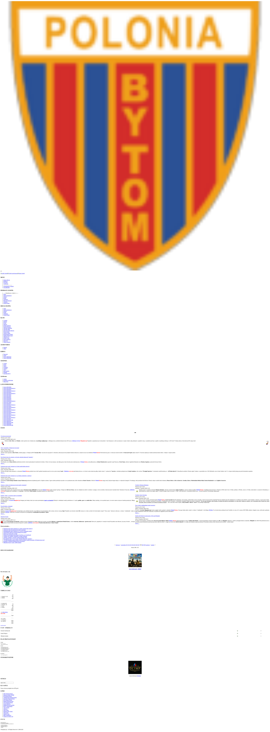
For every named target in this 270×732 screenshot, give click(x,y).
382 (129, 545)
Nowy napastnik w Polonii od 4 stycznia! (10, 447)
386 (137, 545)
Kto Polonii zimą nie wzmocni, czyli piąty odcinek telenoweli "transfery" (17, 457)
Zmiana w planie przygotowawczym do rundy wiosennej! (13, 485)
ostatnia (152, 545)
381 (127, 545)
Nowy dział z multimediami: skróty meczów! (145, 505)
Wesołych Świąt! (4, 516)
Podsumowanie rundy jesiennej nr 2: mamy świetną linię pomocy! (18, 528)
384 (133, 545)
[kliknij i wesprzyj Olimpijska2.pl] (7, 588)
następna (148, 545)
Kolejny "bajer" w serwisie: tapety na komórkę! (11, 495)
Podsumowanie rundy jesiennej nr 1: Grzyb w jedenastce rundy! (17, 531)
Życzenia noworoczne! (6, 436)
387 (139, 545)
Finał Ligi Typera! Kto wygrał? (10, 533)
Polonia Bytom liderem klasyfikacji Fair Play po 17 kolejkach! (17, 535)
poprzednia (123, 545)
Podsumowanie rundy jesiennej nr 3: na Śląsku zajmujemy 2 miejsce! (16, 475)
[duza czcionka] (4, 273)
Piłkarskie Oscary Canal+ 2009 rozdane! (12, 542)
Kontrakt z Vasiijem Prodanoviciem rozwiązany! (14, 541)
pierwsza (118, 545)
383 (131, 545)
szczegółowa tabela (3, 625)
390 (145, 545)
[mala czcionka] (21, 273)
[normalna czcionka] (12, 273)
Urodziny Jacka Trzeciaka (141, 495)
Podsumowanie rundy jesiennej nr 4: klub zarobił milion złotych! (15, 466)
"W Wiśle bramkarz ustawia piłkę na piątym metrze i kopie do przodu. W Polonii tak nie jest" (24, 540)
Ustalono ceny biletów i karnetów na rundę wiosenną (15, 536)
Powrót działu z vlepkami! (6, 506)
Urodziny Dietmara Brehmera (141, 485)
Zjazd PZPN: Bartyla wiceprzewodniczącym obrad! (14, 532)
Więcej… (3, 454)
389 (143, 545)
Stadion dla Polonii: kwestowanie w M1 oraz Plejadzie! (147, 515)
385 (135, 545)
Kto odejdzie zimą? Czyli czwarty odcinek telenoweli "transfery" (17, 538)
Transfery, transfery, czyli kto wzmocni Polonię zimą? (15, 537)
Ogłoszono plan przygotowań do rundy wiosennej (14, 529)
